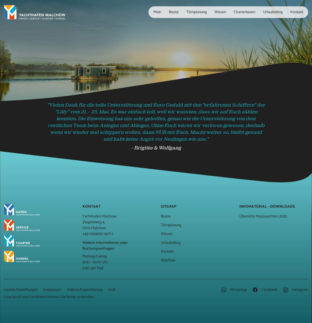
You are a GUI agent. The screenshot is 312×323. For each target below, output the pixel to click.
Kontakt (296, 12)
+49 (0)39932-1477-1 (97, 234)
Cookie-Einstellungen (21, 289)
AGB (111, 289)
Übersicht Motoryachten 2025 (263, 216)
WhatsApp (238, 290)
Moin (157, 12)
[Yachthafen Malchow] (35, 12)
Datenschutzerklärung (84, 289)
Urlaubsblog (273, 12)
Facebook (269, 290)
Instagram (299, 290)
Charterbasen (244, 12)
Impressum (52, 289)
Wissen (220, 12)
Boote (174, 12)
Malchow (168, 260)
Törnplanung (196, 12)
